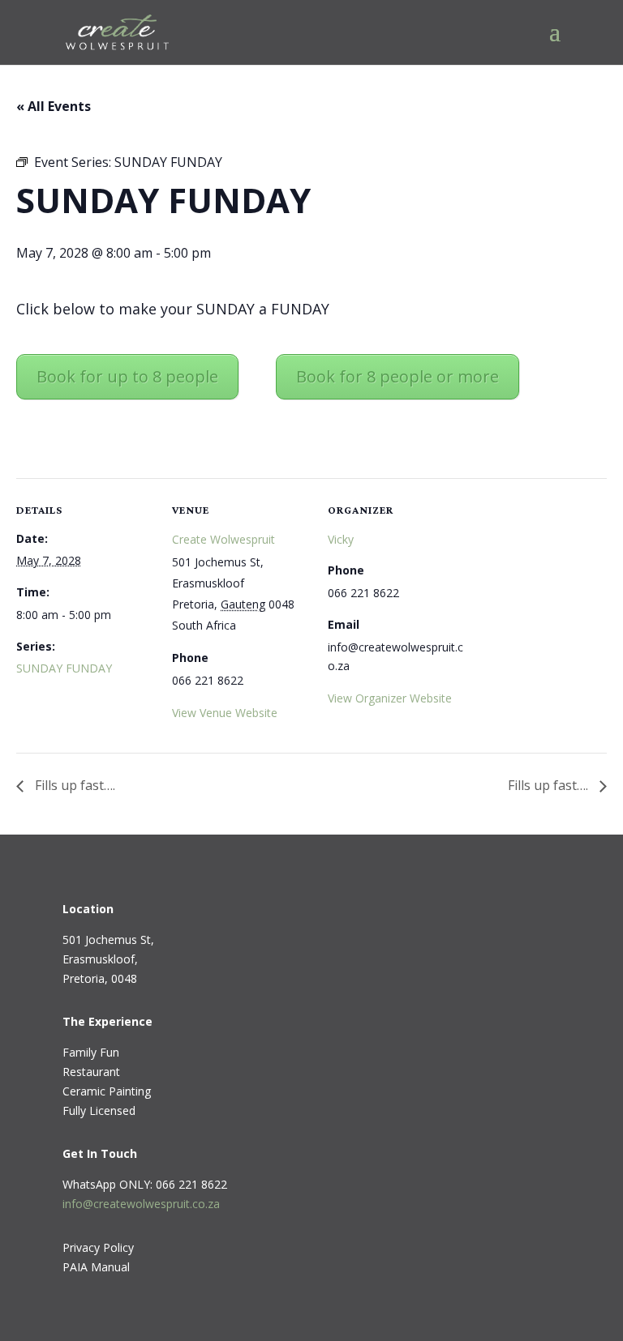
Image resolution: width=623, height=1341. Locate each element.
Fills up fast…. (73, 785)
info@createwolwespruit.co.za (141, 1203)
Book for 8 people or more (397, 376)
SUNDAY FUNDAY (64, 668)
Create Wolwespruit (223, 539)
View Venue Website (224, 712)
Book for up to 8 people (127, 376)
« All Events (53, 106)
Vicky (341, 539)
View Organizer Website (390, 698)
